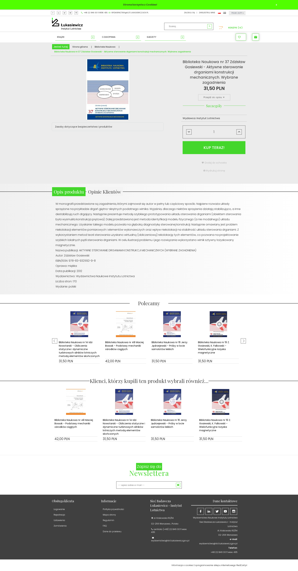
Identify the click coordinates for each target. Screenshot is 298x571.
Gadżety (151, 37)
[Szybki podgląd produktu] (62, 367)
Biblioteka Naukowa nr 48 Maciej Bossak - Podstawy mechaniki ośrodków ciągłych (124, 346)
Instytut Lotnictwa (208, 118)
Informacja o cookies (182, 565)
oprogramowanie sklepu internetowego (215, 565)
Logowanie (59, 509)
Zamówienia (60, 525)
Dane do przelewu (112, 531)
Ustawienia (59, 520)
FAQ (105, 525)
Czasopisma (108, 37)
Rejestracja (59, 514)
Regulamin (108, 520)
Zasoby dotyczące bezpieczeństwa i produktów (83, 126)
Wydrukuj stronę (215, 170)
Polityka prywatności (113, 509)
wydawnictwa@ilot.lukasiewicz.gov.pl (129, 13)
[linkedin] (58, 12)
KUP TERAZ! (214, 147)
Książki (60, 37)
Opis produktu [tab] (69, 192)
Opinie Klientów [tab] (104, 192)
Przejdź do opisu (213, 97)
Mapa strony (109, 514)
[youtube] (70, 12)
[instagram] (76, 12)
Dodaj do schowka (215, 162)
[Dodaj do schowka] (97, 367)
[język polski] (219, 12)
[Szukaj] (209, 26)
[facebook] (52, 12)
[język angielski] (224, 12)
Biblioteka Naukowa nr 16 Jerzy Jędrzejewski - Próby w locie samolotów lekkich (169, 346)
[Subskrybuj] (178, 485)
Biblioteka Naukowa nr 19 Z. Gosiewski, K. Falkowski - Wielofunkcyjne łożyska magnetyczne (214, 347)
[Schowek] (241, 37)
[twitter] (64, 12)
